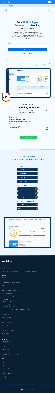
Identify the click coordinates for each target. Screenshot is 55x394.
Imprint (4, 378)
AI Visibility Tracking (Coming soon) (11, 282)
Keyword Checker (22, 173)
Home (5, 5)
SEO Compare (21, 177)
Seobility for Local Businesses (9, 306)
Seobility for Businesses (8, 301)
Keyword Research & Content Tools (11, 290)
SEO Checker (21, 169)
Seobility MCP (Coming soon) (9, 296)
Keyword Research (13, 11)
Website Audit (5, 277)
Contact (4, 346)
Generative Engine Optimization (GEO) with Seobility (15, 309)
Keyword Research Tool (24, 204)
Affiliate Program (6, 352)
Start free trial (28, 137)
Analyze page (27, 49)
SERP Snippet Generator (24, 197)
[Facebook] (27, 390)
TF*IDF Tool (33, 11)
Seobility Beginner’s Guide (8, 368)
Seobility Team (6, 344)
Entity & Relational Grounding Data (11, 354)
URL (9, 43)
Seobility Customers (7, 349)
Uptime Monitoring (7, 293)
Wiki (3, 362)
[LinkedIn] (22, 390)
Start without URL (27, 53)
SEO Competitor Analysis (8, 288)
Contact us (6, 267)
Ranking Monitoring (7, 280)
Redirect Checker (41, 11)
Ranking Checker (22, 193)
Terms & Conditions (7, 373)
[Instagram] (32, 390)
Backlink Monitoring (7, 285)
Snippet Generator (24, 11)
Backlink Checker (22, 189)
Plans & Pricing (6, 341)
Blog (3, 360)
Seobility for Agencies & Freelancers (11, 304)
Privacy (4, 376)
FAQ (3, 365)
